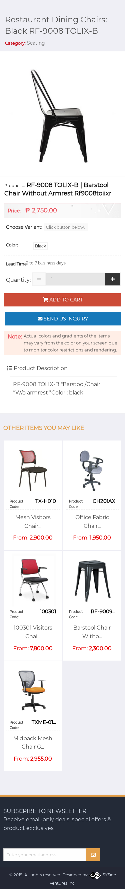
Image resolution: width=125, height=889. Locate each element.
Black (40, 245)
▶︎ (116, 113)
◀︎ (13, 113)
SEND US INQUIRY (65, 319)
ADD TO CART (65, 300)
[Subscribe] (93, 854)
